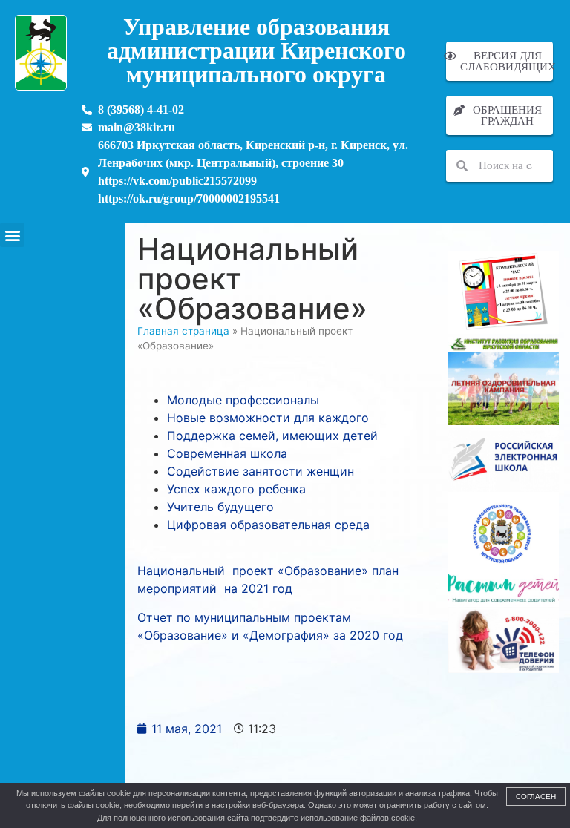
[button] (12, 235)
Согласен (536, 796)
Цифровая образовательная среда (268, 524)
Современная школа (227, 453)
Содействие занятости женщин (260, 471)
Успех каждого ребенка (236, 489)
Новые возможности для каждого (268, 417)
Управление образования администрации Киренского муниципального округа (256, 50)
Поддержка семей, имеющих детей (272, 435)
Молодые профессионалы (243, 399)
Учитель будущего (220, 506)
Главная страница (183, 331)
